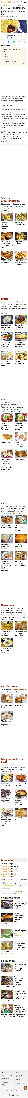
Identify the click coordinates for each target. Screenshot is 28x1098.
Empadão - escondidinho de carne (20, 344)
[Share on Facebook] (3, 42)
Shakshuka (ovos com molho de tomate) (19, 426)
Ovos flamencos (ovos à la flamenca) (5, 426)
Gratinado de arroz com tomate (6, 546)
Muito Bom (15, 869)
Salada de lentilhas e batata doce (19, 327)
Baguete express (18, 705)
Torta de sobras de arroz (19, 546)
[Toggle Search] (21, 2)
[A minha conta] (17, 2)
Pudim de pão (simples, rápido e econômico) (20, 801)
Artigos (4, 1085)
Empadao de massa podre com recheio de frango (7, 244)
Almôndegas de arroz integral (7, 526)
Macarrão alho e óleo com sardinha (6, 633)
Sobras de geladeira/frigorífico (13, 49)
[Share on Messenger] (9, 42)
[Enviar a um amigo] (21, 37)
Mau (12, 876)
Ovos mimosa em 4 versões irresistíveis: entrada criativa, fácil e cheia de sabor (6, 464)
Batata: (6, 52)
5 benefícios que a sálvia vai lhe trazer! (20, 932)
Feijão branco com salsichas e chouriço (20, 262)
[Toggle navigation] (25, 2)
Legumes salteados (18, 243)
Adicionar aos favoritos (11, 37)
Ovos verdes (20, 459)
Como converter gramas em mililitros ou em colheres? (20, 967)
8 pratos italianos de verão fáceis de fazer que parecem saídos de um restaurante (14, 946)
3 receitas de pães (18, 690)
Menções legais (20, 1083)
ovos (9, 402)
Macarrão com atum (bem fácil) (6, 650)
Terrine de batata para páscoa (5, 363)
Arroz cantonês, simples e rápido (19, 528)
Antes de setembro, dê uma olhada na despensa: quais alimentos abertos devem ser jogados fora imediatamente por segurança (13, 1010)
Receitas (4, 1073)
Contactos (19, 1073)
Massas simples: (9, 59)
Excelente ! (15, 866)
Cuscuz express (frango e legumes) (4, 225)
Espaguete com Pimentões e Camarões (21, 633)
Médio (13, 874)
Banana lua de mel (20, 819)
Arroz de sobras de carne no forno (20, 563)
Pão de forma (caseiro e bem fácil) (6, 706)
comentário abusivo (17, 891)
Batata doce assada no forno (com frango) (5, 345)
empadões (10, 208)
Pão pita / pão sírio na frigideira (6, 723)
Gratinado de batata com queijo (6, 327)
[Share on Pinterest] (25, 42)
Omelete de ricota (5, 443)
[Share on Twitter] (19, 42)
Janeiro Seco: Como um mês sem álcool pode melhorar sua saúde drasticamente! (13, 918)
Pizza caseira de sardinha (6, 262)
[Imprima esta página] (25, 37)
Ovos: (6, 54)
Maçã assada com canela (6, 784)
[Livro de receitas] (13, 2)
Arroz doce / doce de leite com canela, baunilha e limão (6, 821)
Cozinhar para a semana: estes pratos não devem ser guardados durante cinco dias (13, 981)
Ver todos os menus (5, 1078)
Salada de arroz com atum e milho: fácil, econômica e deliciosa (6, 566)
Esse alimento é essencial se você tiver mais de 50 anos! (20, 904)
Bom (12, 871)
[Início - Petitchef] (2, 5)
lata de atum (12, 615)
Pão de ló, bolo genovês (20, 784)
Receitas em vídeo (7, 1075)
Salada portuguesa (19, 362)
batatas (23, 304)
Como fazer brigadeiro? (5, 800)
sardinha (23, 615)
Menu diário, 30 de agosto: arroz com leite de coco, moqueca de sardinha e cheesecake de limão (13, 995)
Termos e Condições (18, 1080)
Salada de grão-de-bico (20, 223)
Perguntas (5, 1082)
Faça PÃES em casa (10, 61)
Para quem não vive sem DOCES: (14, 64)
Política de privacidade (18, 1076)
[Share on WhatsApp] (14, 42)
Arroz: (6, 56)
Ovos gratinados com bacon (19, 444)
